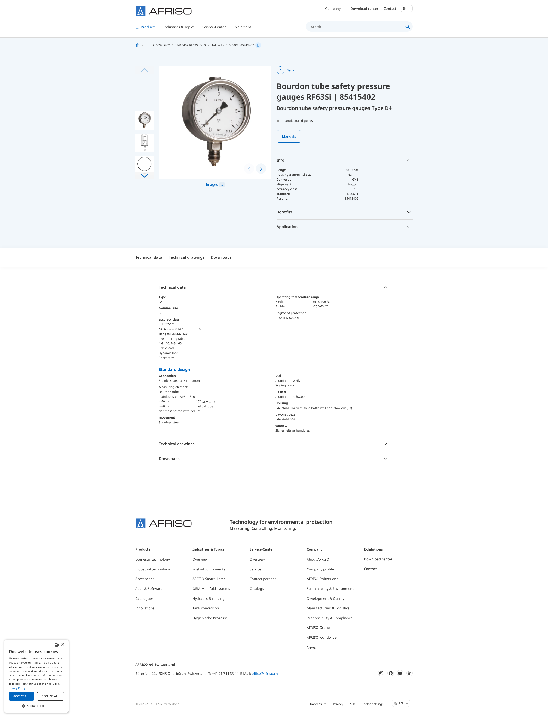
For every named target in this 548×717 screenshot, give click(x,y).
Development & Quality (325, 598)
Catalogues (144, 598)
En (404, 8)
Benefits (284, 211)
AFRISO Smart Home (209, 578)
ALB (352, 704)
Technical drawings (186, 257)
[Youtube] (400, 673)
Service (255, 569)
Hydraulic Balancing (208, 598)
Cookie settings (373, 704)
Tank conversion (205, 608)
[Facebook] (390, 673)
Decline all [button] (50, 696)
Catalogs (257, 588)
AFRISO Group (318, 627)
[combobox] (57, 645)
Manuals (289, 136)
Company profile (320, 569)
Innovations (145, 608)
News (311, 647)
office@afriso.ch (265, 673)
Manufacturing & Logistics (328, 608)
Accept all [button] (21, 696)
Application (287, 226)
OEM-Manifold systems (211, 588)
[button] (144, 175)
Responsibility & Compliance (330, 618)
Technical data (148, 257)
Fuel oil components (208, 569)
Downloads (221, 257)
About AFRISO (318, 559)
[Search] (407, 26)
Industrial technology (152, 569)
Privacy (338, 704)
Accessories (144, 578)
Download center (364, 8)
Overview (200, 559)
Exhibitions (243, 27)
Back (290, 70)
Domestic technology (152, 559)
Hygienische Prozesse (210, 618)
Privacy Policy (17, 688)
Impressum (318, 704)
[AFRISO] (163, 11)
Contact (390, 8)
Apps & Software (148, 588)
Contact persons (263, 578)
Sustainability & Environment (330, 588)
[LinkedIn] (409, 673)
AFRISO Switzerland (322, 578)
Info (280, 160)
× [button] (62, 644)
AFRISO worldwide (322, 637)
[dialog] (36, 676)
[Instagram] (381, 673)
